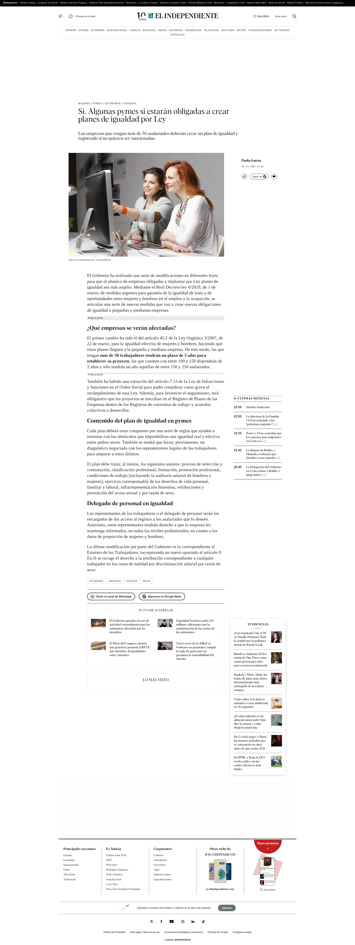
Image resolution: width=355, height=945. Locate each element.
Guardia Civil (113, 879)
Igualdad (132, 581)
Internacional (117, 30)
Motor (241, 30)
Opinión (71, 30)
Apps (157, 869)
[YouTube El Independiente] (172, 921)
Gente (162, 30)
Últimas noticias (28, 2)
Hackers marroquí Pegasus (73, 2)
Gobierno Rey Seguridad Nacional (106, 2)
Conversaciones (260, 30)
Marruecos (219, 2)
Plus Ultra (111, 864)
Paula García (251, 160)
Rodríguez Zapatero (117, 869)
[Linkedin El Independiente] (193, 922)
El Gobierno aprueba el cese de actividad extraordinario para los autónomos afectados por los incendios (129, 626)
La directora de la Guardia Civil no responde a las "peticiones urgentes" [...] (262, 420)
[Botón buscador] (294, 16)
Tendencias (193, 30)
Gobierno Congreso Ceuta (173, 2)
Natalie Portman (295, 2)
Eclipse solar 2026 (116, 855)
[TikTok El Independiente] (203, 922)
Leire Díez (112, 884)
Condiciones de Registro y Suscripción (183, 932)
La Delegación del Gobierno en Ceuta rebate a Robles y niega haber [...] (263, 471)
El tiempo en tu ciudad (85, 16)
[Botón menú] (61, 16)
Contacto (158, 855)
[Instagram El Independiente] (182, 922)
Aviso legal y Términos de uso (145, 932)
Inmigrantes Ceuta (235, 2)
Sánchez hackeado (258, 407)
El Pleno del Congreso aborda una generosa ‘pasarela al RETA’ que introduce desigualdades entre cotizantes (129, 649)
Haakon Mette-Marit (256, 2)
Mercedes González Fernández (123, 889)
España (84, 30)
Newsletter (160, 864)
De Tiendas (282, 30)
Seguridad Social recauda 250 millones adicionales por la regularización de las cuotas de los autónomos (195, 626)
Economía (97, 30)
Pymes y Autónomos (107, 103)
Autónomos (96, 581)
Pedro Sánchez (114, 874)
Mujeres (84, 103)
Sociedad (149, 30)
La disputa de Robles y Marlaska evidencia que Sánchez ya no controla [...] (263, 454)
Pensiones (131, 2)
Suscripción (160, 859)
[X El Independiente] (151, 921)
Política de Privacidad (114, 932)
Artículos (177, 34)
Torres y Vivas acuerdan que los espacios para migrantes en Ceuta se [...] (264, 437)
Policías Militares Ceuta (200, 2)
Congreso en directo (47, 2)
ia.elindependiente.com (220, 889)
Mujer (146, 581)
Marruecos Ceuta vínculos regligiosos (324, 2)
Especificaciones (163, 879)
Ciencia (135, 30)
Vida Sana (227, 30)
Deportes (176, 30)
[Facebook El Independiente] (161, 922)
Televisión (211, 30)
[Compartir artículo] (244, 176)
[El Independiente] (177, 16)
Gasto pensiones (276, 2)
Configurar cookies (242, 932)
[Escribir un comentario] (274, 176)
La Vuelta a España (148, 2)
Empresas (115, 581)
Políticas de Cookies (218, 932)
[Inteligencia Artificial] (220, 881)
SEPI (109, 859)
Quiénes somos (162, 874)
